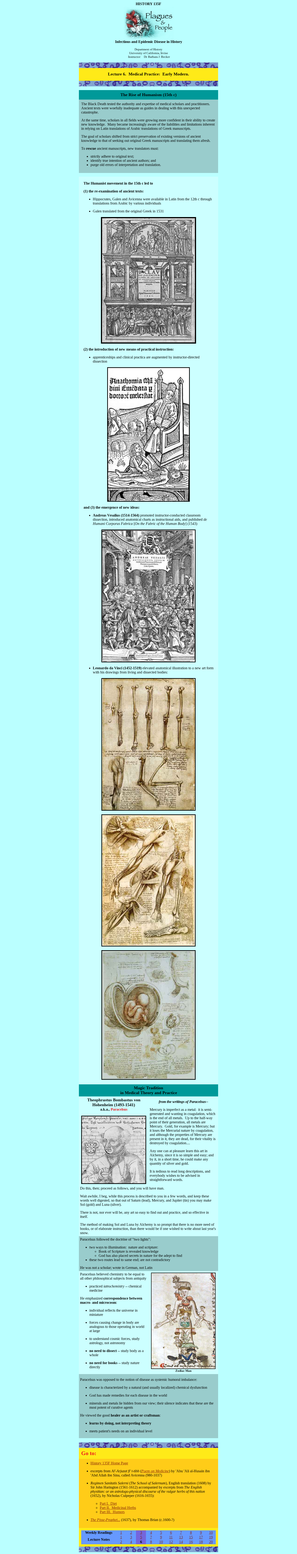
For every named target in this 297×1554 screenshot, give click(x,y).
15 (191, 1537)
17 (201, 1537)
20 (211, 1542)
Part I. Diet (108, 1503)
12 (171, 1542)
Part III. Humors (112, 1512)
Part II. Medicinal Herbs (118, 1508)
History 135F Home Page (109, 1463)
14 (181, 1542)
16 (191, 1542)
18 (201, 1542)
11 (171, 1537)
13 (181, 1537)
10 (211, 1532)
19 (211, 1537)
